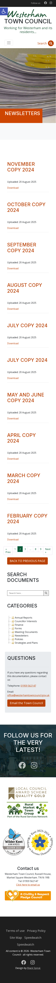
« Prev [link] (8, 550)
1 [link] (15, 549)
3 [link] (25, 549)
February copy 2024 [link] (27, 518)
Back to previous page (27, 561)
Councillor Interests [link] (26, 621)
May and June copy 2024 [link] (25, 397)
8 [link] (35, 549)
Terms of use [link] (15, 931)
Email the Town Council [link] (26, 703)
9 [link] (40, 549)
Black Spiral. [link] (34, 968)
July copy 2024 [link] (27, 325)
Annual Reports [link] (23, 617)
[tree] (28, 630)
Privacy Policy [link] (36, 931)
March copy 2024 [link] (23, 478)
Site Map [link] (16, 938)
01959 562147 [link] (28, 685)
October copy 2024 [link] (26, 207)
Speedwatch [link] (33, 938)
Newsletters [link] (21, 635)
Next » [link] (47, 550)
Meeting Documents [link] (26, 632)
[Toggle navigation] (9, 43)
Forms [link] (18, 628)
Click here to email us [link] (28, 884)
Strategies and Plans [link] (26, 642)
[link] (4, 11)
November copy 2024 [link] (21, 167)
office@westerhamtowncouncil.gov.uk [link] (28, 695)
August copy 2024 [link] (24, 288)
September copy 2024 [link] (21, 247)
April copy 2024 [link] (21, 438)
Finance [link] (19, 624)
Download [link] (13, 187)
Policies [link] (19, 639)
